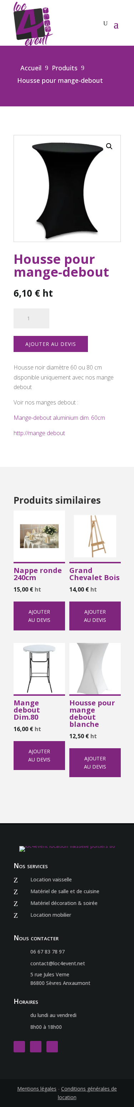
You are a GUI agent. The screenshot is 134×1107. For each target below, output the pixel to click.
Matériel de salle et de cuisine (64, 891)
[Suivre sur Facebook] (19, 1046)
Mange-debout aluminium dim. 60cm (59, 418)
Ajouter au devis (50, 344)
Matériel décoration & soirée (64, 903)
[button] (109, 146)
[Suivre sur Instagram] (35, 1046)
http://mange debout (39, 433)
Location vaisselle (51, 879)
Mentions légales (36, 1088)
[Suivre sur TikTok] (52, 1046)
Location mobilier (50, 914)
